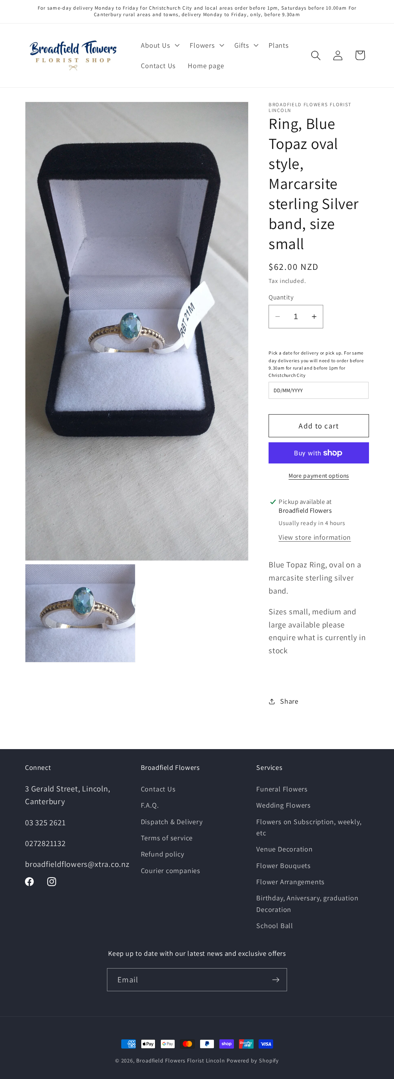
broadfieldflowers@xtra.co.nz (77, 864)
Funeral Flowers (282, 788)
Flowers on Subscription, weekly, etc (308, 827)
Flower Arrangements (290, 881)
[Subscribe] (276, 980)
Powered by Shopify (253, 1060)
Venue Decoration (284, 848)
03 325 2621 (45, 822)
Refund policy (162, 853)
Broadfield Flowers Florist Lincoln (180, 1060)
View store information (315, 537)
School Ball (274, 925)
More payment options (319, 475)
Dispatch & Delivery (172, 821)
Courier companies (170, 870)
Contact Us (158, 788)
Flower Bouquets (283, 865)
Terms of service (167, 837)
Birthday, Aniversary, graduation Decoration (307, 903)
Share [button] (289, 701)
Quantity (281, 297)
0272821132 (45, 843)
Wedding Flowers (283, 805)
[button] (159, 45)
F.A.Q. (150, 805)
